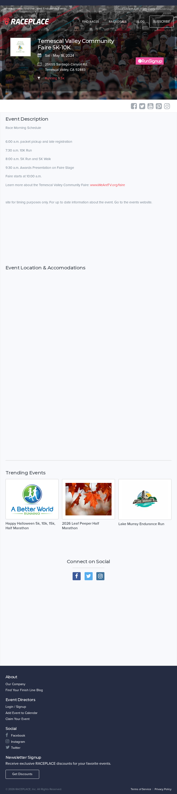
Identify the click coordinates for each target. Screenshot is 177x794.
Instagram (18, 742)
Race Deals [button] (118, 22)
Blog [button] (140, 22)
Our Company (15, 684)
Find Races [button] (90, 22)
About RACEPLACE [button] (127, 9)
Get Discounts (22, 774)
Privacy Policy (163, 789)
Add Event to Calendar (22, 713)
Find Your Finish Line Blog (24, 690)
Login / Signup (16, 707)
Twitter (16, 748)
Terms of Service (141, 789)
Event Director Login (161, 9)
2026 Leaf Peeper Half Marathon (80, 525)
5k (63, 78)
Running (51, 78)
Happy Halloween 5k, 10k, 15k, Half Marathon (30, 525)
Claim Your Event (18, 719)
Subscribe (161, 22)
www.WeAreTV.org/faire (107, 185)
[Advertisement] (88, 239)
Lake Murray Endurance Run (141, 524)
